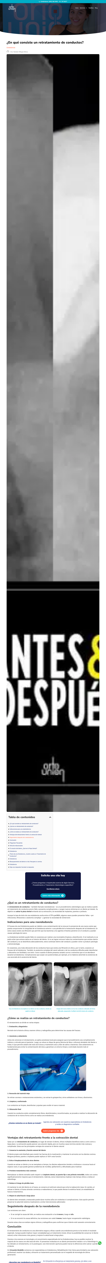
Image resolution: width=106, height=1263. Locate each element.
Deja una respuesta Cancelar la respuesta (22, 867)
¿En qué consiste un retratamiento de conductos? (24, 823)
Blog (96, 8)
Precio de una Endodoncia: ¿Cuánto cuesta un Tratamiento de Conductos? (28, 855)
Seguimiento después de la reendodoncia (22, 837)
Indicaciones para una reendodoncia (20, 829)
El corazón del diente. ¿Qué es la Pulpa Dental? (23, 848)
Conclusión (13, 840)
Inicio (77, 8)
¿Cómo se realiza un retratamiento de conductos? (24, 832)
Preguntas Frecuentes (16, 843)
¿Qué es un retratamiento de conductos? (21, 826)
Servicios (82, 8)
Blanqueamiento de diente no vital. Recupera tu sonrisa (26, 861)
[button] (50, 817)
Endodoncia (13, 851)
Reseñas (91, 8)
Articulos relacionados (16, 845)
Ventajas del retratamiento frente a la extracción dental (26, 834)
